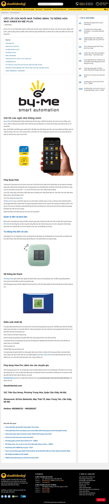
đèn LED (6, 224)
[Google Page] (5, 496)
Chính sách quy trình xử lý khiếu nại (89, 489)
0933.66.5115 (45, 480)
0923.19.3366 (46, 488)
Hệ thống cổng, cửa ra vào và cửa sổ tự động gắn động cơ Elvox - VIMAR (29, 444)
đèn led (6, 483)
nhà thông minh (18, 198)
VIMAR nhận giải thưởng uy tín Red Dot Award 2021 (22, 457)
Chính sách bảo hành (85, 487)
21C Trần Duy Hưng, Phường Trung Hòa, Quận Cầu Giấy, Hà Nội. (23, 64)
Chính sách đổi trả (84, 491)
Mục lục (7, 40)
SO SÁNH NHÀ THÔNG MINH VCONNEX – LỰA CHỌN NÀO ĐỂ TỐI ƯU (94, 31)
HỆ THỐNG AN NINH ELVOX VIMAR (16, 454)
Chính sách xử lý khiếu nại (86, 494)
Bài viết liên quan (10, 423)
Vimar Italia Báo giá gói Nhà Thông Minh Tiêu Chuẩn (22, 427)
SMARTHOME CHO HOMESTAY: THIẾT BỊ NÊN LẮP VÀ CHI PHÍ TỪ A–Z (94, 39)
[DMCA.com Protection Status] (15, 496)
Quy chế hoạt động (84, 482)
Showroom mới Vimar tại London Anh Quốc (19, 437)
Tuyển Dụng (82, 486)
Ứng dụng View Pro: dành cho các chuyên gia (18, 58)
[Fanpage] (2, 496)
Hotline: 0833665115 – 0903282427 (15, 71)
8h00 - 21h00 (104, 3)
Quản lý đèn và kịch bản (12, 46)
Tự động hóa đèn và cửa (12, 49)
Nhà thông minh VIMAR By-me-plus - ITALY (19, 447)
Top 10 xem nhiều (87, 18)
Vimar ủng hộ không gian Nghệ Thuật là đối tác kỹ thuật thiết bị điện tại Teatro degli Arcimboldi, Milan (38, 451)
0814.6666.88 (46, 482)
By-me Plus (7, 121)
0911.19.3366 (45, 490)
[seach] (62, 4)
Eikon (41, 354)
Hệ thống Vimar (8, 278)
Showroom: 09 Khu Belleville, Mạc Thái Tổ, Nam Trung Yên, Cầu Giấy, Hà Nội (27, 67)
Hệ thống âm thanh (10, 52)
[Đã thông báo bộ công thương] (23, 497)
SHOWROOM (39, 474)
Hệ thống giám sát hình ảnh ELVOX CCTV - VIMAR (21, 440)
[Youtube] (9, 496)
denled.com (62, 502)
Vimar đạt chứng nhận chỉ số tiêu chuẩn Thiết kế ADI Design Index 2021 (28, 434)
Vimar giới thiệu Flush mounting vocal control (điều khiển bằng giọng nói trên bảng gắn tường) (36, 430)
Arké (45, 354)
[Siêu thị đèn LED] (13, 4)
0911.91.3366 (60, 480)
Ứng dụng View (9, 43)
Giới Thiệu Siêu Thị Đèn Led (87, 477)
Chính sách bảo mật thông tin (87, 493)
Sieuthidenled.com (10, 61)
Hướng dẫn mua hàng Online (87, 480)
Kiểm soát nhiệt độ (10, 55)
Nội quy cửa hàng (84, 484)
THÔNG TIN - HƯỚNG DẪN (87, 474)
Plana (49, 354)
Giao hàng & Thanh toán (86, 478)
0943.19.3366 (46, 492)
